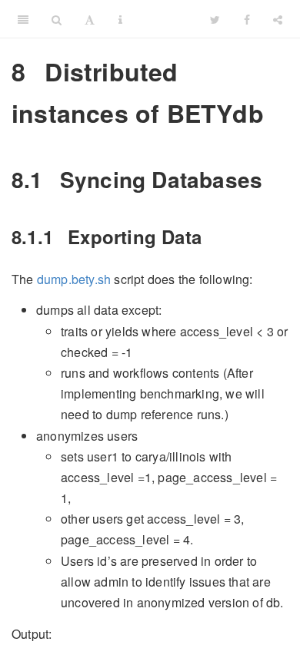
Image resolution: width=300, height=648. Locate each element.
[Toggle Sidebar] (23, 19)
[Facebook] (247, 19)
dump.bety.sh (74, 279)
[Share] (278, 19)
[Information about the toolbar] (120, 19)
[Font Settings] (89, 19)
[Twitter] (215, 19)
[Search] (56, 19)
